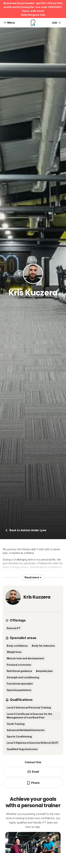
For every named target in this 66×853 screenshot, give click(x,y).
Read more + (33, 577)
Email (35, 771)
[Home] (33, 23)
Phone (35, 782)
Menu (11, 22)
